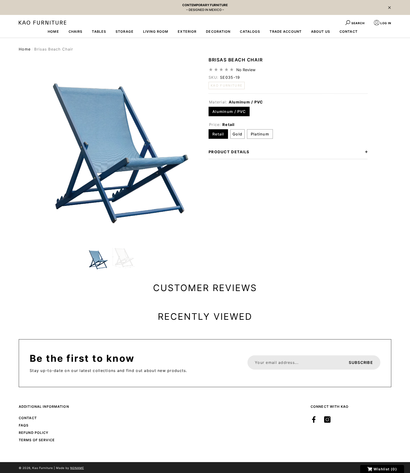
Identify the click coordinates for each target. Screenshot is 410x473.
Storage (125, 31)
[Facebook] (314, 419)
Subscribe (361, 362)
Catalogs (250, 31)
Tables (99, 31)
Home (25, 49)
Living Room (155, 31)
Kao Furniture (42, 468)
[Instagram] (327, 419)
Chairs (76, 31)
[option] (110, 148)
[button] (389, 7)
